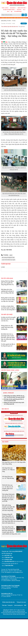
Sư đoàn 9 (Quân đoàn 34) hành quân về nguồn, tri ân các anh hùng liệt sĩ (8, 307)
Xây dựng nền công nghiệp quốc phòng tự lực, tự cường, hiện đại (7, 291)
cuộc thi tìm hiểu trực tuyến (8, 259)
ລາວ (8, 11)
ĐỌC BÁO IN (12, 7)
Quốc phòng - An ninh (6, 20)
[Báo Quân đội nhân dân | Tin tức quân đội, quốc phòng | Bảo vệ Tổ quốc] (14, 3)
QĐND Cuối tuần (21, 7)
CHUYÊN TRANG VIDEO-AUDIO (10, 370)
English (19, 9)
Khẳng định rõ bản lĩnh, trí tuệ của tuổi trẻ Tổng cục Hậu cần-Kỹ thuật (8, 299)
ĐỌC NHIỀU (5, 442)
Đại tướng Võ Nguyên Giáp (8, 257)
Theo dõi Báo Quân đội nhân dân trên (9, 26)
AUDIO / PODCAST (8, 393)
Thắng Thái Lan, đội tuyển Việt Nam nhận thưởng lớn (7, 327)
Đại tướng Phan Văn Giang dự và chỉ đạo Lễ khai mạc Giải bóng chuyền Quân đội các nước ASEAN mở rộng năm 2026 (11, 530)
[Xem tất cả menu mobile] (25, 15)
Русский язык (18, 11)
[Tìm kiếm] (23, 15)
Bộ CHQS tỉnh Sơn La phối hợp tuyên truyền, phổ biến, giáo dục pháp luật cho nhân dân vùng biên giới (8, 337)
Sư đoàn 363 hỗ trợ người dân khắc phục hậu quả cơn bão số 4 (8, 319)
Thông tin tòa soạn (21, 602)
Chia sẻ (23, 23)
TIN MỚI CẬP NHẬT (6, 314)
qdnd (11, 255)
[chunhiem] (14, 364)
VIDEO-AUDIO (5, 7)
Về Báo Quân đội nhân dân (8, 602)
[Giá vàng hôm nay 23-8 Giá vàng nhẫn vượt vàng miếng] (14, 453)
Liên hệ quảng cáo (18, 605)
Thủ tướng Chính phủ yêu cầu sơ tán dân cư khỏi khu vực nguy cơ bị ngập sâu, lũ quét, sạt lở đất (8, 498)
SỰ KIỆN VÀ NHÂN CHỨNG (9, 9)
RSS (25, 605)
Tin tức (13, 20)
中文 (24, 9)
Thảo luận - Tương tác (7, 605)
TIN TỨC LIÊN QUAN (7, 278)
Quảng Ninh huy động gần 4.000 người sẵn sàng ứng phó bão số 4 (7, 282)
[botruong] (14, 356)
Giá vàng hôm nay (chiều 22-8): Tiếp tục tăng (8, 469)
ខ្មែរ (11, 11)
